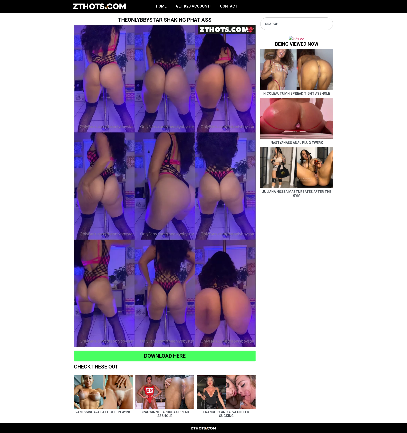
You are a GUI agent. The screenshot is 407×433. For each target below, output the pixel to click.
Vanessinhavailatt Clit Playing (103, 412)
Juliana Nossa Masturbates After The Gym (296, 194)
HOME (161, 6)
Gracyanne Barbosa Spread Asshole (164, 414)
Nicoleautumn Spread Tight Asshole (296, 93)
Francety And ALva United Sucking (226, 414)
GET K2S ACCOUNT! (193, 6)
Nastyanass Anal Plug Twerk (297, 143)
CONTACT (228, 6)
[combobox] (296, 23)
